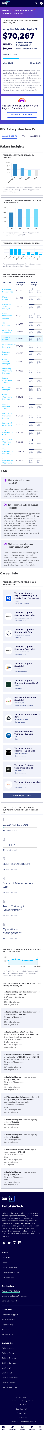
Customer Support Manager (6, 306)
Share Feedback (9, 1319)
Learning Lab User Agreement (22, 1401)
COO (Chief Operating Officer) (7, 442)
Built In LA (6, 1368)
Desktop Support (6, 298)
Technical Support (6, 338)
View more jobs (22, 796)
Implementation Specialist (9, 346)
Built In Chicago (9, 1358)
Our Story (6, 1257)
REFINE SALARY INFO (22, 115)
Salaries (6, 10)
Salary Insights (9, 136)
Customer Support (10, 1315)
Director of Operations (7, 424)
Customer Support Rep (7, 291)
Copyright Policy (22, 1409)
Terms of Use (22, 1417)
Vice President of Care (7, 432)
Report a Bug (7, 1324)
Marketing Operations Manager (7, 371)
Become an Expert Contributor (15, 1296)
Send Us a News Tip (10, 1301)
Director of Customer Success (7, 415)
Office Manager (6, 324)
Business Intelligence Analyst (7, 380)
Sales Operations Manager (7, 397)
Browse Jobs (7, 1334)
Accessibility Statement (22, 1405)
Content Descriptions (11, 1272)
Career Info (36, 136)
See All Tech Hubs (9, 1388)
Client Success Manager (6, 361)
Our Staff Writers (9, 1267)
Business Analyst (6, 353)
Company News (8, 1277)
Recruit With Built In (11, 1291)
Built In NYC (7, 1373)
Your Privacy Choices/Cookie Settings (22, 1421)
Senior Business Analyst (6, 406)
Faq (24, 136)
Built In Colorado (9, 1363)
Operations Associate (7, 331)
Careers (5, 1262)
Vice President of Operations (7, 460)
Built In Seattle (8, 1383)
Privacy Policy (22, 1413)
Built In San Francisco (11, 1378)
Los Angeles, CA (24, 10)
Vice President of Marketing (7, 451)
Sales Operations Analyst (7, 315)
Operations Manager (7, 388)
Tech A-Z (5, 1329)
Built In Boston (8, 1353)
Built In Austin (8, 1348)
